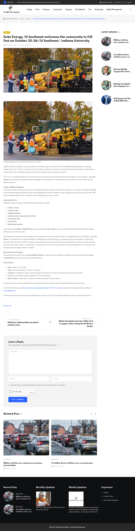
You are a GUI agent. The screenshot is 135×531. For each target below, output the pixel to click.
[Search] (131, 9)
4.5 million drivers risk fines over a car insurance (72, 463)
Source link (7, 306)
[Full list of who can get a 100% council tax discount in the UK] (43, 499)
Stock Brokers (80, 9)
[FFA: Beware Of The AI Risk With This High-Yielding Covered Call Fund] (106, 100)
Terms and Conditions (110, 500)
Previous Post (15, 319)
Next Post (87, 318)
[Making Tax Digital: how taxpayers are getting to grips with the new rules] (106, 85)
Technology (98, 9)
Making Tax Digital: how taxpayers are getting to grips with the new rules (37, 2)
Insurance (46, 9)
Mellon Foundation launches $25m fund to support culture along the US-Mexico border (76, 323)
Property (68, 9)
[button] (91, 414)
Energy (29, 9)
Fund (37, 9)
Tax (89, 9)
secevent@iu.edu (9, 291)
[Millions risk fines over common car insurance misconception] (106, 41)
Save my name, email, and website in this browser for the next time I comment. (38, 385)
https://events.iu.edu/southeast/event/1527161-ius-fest (41, 288)
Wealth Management (114, 9)
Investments (57, 9)
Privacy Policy (108, 496)
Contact (106, 493)
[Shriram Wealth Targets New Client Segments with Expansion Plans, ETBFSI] (106, 71)
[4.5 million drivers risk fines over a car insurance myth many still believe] (106, 56)
